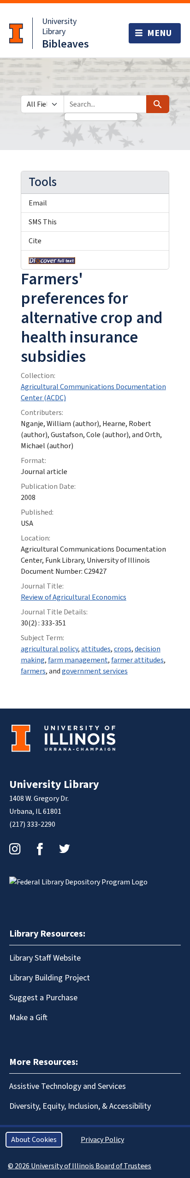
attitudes (96, 649)
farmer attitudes (137, 660)
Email (38, 203)
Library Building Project (49, 978)
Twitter (64, 849)
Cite (35, 241)
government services (95, 671)
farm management (78, 660)
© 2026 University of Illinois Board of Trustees (79, 1166)
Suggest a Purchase (43, 998)
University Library (59, 26)
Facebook (40, 849)
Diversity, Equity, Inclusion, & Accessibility (80, 1106)
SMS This (43, 222)
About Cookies (34, 1140)
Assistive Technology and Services (67, 1086)
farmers (33, 671)
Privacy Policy (102, 1140)
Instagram (15, 849)
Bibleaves (65, 44)
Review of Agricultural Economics (73, 597)
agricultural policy (49, 649)
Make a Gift (28, 1017)
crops (122, 649)
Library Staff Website (45, 958)
